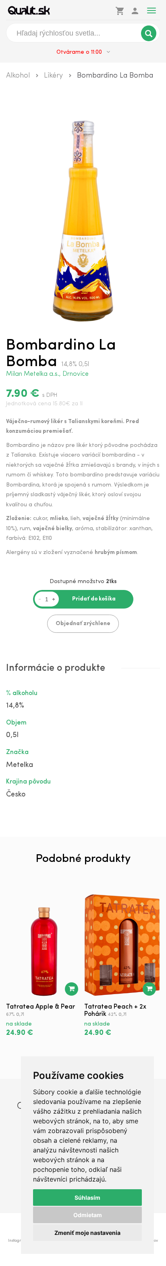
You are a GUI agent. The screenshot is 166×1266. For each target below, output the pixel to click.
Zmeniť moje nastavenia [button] (87, 1232)
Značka (17, 752)
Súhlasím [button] (87, 1197)
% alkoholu (21, 693)
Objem (16, 723)
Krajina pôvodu (28, 782)
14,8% (15, 706)
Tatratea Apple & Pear (40, 1007)
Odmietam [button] (87, 1214)
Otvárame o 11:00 (80, 52)
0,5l (12, 735)
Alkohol (18, 76)
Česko (15, 794)
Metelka (19, 765)
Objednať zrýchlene (83, 624)
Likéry (53, 76)
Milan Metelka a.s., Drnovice (47, 374)
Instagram (17, 1241)
